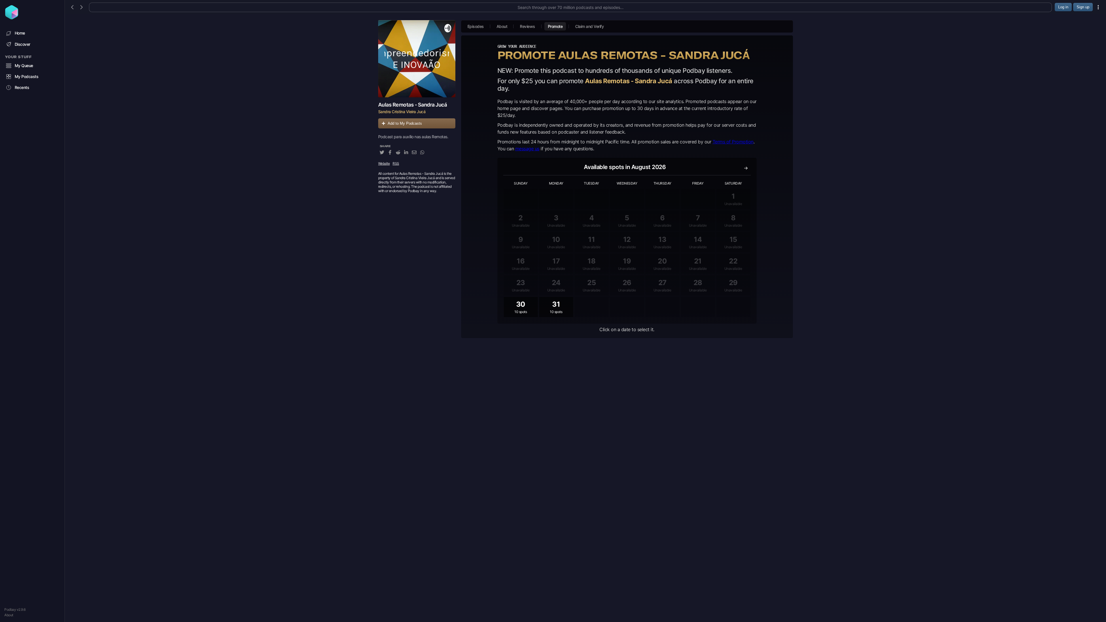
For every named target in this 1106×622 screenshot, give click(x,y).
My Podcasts (27, 76)
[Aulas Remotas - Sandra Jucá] (416, 58)
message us (527, 148)
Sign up (1083, 7)
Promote (555, 26)
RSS (396, 163)
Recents (22, 87)
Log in (1063, 7)
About (8, 615)
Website (384, 163)
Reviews (527, 26)
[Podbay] (11, 17)
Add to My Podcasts (405, 123)
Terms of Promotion (733, 142)
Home (20, 33)
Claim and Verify (589, 26)
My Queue (24, 65)
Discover (22, 44)
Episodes (475, 26)
